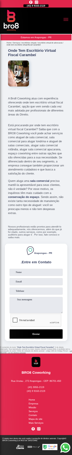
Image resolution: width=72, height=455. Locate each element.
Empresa (33, 403)
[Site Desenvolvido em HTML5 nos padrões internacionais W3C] (33, 447)
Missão (32, 407)
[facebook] (30, 2)
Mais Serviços (36, 422)
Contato (33, 415)
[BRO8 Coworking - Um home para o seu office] (11, 30)
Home (32, 399)
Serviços (33, 411)
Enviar (36, 334)
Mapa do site (35, 419)
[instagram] (36, 2)
